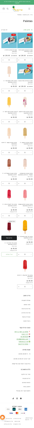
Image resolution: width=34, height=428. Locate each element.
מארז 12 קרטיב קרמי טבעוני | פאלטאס (25, 81)
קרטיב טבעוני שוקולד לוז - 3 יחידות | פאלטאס (10, 174)
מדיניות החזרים (26, 313)
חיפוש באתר (26, 386)
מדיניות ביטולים (8, 424)
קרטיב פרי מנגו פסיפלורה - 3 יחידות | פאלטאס (25, 237)
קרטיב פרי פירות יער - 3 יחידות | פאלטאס (11, 243)
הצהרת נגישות (26, 317)
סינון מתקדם (26, 14)
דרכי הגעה (25, 334)
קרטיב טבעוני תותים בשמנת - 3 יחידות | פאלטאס (25, 205)
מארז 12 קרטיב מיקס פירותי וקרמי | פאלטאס (25, 50)
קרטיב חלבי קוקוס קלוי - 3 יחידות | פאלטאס (10, 81)
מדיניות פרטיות (26, 308)
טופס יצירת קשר (23, 344)
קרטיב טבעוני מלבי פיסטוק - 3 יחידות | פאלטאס (25, 112)
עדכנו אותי (9, 238)
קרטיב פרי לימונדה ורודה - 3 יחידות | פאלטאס (10, 205)
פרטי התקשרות (17, 424)
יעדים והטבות (26, 378)
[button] (29, 9)
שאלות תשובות (26, 300)
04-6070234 (24, 336)
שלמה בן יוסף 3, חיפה (21, 331)
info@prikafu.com (22, 339)
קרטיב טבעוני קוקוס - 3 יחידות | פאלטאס (9, 143)
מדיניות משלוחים (9, 421)
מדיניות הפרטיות (8, 418)
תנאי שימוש (27, 304)
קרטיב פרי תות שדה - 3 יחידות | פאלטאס (25, 276)
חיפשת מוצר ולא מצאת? (23, 391)
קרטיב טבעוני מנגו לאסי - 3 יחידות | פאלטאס (10, 112)
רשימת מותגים (26, 382)
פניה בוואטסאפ (23, 341)
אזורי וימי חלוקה (25, 374)
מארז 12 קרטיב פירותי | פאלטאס (11, 50)
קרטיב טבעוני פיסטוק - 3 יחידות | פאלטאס (26, 143)
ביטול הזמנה (26, 321)
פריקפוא (27, 419)
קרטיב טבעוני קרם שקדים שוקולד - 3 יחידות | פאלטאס (25, 174)
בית (32, 14)
